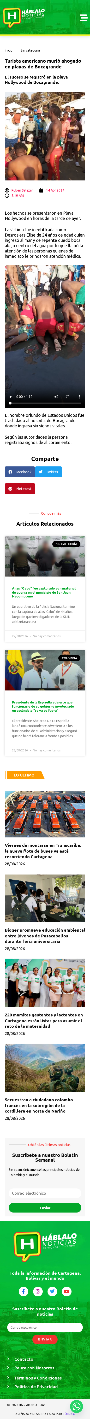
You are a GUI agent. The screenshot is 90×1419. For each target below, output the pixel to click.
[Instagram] (38, 1291)
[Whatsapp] (76, 1406)
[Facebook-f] (23, 1291)
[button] (20, 471)
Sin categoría (30, 50)
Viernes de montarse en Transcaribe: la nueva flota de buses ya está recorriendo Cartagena (43, 850)
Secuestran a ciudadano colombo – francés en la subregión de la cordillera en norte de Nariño (40, 1105)
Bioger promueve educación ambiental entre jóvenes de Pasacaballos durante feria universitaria (45, 935)
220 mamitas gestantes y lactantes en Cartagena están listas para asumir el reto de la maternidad (44, 1020)
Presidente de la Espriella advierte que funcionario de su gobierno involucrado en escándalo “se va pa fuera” (43, 706)
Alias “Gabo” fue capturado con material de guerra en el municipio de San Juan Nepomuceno (44, 592)
